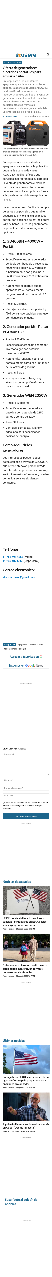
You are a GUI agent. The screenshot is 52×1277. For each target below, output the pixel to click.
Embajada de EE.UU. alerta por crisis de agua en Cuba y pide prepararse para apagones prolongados (26, 1080)
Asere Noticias (10, 116)
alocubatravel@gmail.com (19, 577)
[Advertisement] (26, 26)
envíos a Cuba (36, 644)
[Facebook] (14, 674)
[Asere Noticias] (26, 55)
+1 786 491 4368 (13, 556)
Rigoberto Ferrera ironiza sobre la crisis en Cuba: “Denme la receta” (26, 1126)
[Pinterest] (27, 674)
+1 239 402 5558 (13, 561)
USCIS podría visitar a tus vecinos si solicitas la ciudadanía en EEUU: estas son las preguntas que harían (24, 921)
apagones (22, 644)
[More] (46, 674)
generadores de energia (15, 648)
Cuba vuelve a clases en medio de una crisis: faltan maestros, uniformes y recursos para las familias (25, 969)
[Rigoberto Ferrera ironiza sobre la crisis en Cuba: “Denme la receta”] (26, 1107)
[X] (20, 674)
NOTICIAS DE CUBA (12, 63)
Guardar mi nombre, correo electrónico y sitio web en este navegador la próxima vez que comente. (26, 805)
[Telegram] (40, 674)
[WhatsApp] (33, 674)
